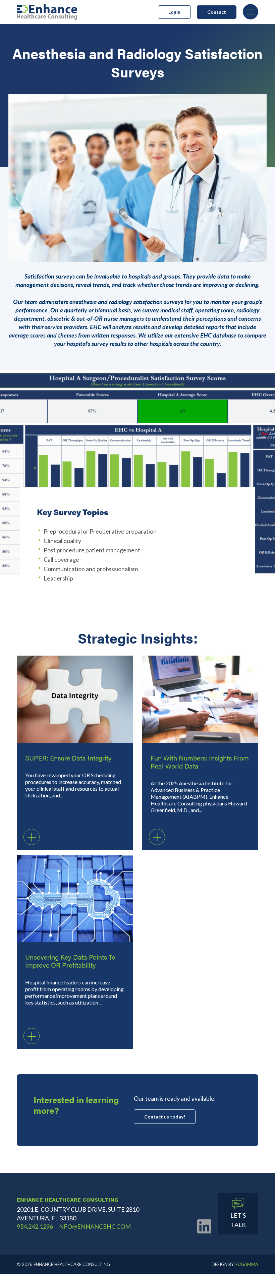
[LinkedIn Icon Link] (204, 1226)
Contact (216, 12)
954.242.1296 (35, 1226)
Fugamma (246, 1264)
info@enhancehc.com (94, 1226)
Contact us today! (164, 1116)
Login (174, 12)
